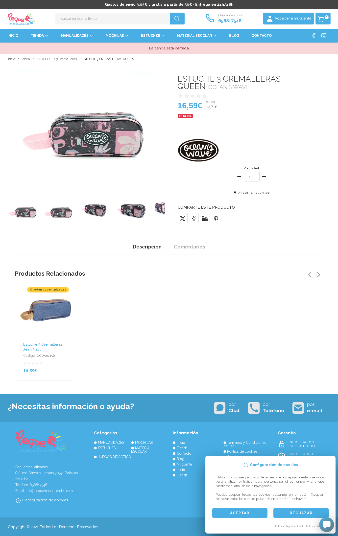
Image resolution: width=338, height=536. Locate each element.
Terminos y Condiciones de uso (244, 444)
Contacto (262, 36)
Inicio (12, 36)
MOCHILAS (115, 36)
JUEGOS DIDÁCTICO (114, 457)
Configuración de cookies (45, 500)
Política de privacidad (289, 526)
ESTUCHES (150, 36)
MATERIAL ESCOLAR (194, 36)
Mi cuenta (184, 464)
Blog (234, 36)
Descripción (147, 247)
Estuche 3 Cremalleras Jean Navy (42, 347)
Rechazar (301, 513)
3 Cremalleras (66, 59)
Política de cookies (318, 526)
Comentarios (189, 247)
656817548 (229, 20)
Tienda (37, 36)
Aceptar (240, 513)
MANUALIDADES (75, 36)
